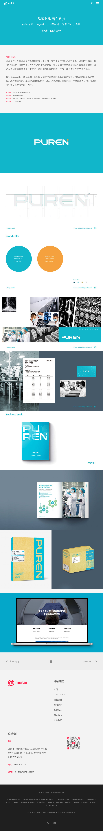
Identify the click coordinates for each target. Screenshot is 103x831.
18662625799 (20, 764)
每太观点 (58, 710)
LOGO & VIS (59, 694)
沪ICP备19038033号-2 (66, 812)
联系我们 (58, 720)
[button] (97, 3)
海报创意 (58, 705)
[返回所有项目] (51, 661)
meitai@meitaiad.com (24, 772)
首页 (56, 689)
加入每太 (58, 715)
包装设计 (58, 699)
